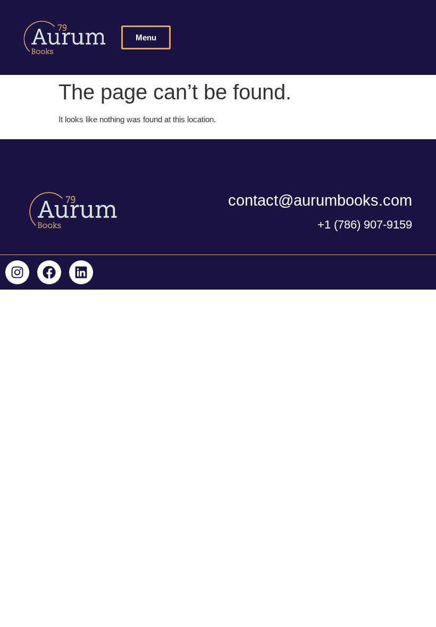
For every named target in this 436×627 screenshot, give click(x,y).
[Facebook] (49, 272)
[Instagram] (17, 272)
